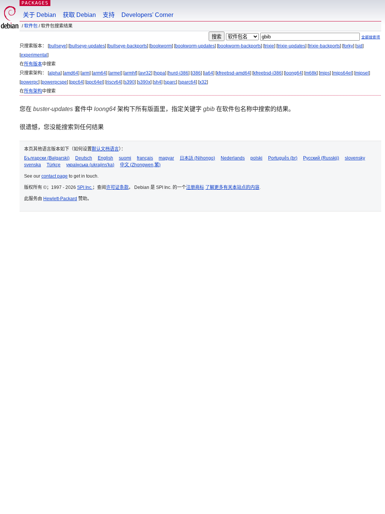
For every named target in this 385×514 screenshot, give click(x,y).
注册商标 (195, 187)
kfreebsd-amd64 (233, 73)
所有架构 (33, 91)
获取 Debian (79, 15)
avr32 (145, 73)
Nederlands (233, 158)
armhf (130, 73)
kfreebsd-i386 (267, 73)
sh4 (157, 82)
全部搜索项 (370, 37)
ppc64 (76, 82)
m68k (311, 73)
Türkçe (54, 164)
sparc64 (187, 82)
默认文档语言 (105, 149)
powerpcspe (54, 82)
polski (256, 158)
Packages (35, 3)
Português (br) (282, 158)
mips (325, 73)
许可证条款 (117, 187)
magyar (166, 158)
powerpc (29, 82)
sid (359, 46)
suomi (125, 158)
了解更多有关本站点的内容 (232, 187)
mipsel (362, 73)
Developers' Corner (147, 15)
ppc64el (94, 82)
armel (115, 73)
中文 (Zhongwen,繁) (140, 164)
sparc (170, 82)
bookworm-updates (195, 46)
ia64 (208, 73)
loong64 (293, 73)
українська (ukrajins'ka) (90, 164)
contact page (54, 176)
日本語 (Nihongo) (197, 158)
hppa (160, 73)
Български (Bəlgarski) (47, 158)
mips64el (342, 73)
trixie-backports (324, 46)
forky (348, 46)
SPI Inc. (84, 187)
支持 (109, 15)
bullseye (57, 46)
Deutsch (83, 158)
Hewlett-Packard (60, 198)
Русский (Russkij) (321, 158)
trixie (269, 46)
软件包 (31, 26)
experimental (34, 55)
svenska (32, 164)
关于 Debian (39, 15)
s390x (144, 82)
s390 (129, 82)
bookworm (161, 46)
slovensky (355, 158)
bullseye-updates (87, 46)
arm (85, 73)
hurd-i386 (178, 73)
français (145, 158)
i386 (196, 73)
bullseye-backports (127, 46)
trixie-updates (291, 46)
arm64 (99, 73)
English (105, 158)
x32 (203, 82)
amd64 (71, 73)
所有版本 (33, 64)
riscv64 (113, 82)
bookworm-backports (239, 46)
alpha (55, 73)
